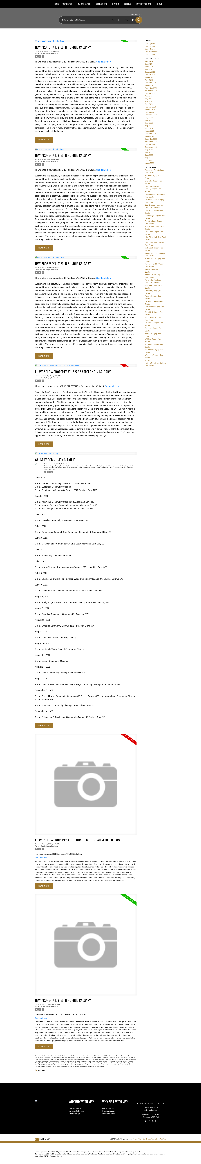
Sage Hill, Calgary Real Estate (102, 1063)
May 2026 (148, 69)
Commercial (101, 4)
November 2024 (151, 91)
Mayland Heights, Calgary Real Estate (77, 1061)
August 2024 (149, 96)
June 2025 (149, 77)
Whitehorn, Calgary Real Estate (54, 1066)
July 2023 (148, 120)
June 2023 (149, 123)
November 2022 (151, 142)
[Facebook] (149, 1121)
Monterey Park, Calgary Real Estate (59, 467)
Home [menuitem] (56, 4)
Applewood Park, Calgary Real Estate (52, 1055)
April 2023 (149, 128)
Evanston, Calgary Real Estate (94, 1057)
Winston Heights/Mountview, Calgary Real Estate (92, 1066)
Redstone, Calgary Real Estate (80, 467)
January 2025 (150, 85)
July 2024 (148, 99)
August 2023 (149, 117)
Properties (66, 4)
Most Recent (149, 61)
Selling (127, 4)
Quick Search (84, 4)
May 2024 (148, 101)
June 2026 (149, 67)
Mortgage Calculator (76, 1111)
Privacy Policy (137, 1139)
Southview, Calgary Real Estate (73, 1064)
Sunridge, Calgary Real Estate (90, 1064)
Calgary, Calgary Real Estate (58, 466)
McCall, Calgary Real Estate (95, 1061)
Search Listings (74, 1114)
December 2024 (151, 88)
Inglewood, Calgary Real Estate (120, 1059)
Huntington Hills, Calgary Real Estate (102, 1059)
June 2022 (149, 155)
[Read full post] (86, 42)
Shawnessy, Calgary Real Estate (119, 1063)
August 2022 (149, 150)
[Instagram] (152, 1121)
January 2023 (150, 136)
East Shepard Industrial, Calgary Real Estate (73, 1057)
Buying (115, 4)
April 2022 (149, 160)
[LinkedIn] (156, 1121)
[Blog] (145, 1121)
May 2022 (148, 158)
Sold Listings (150, 54)
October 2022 (150, 144)
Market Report (143, 4)
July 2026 (148, 64)
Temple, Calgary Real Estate (117, 467)
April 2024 (149, 104)
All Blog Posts (150, 43)
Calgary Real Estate (99, 1055)
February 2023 (150, 134)
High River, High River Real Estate (83, 1059)
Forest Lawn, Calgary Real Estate (78, 466)
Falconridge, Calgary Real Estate (110, 1057)
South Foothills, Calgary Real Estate (55, 1064)
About (159, 4)
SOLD (140, 14)
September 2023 (151, 115)
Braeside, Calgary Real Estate (85, 1055)
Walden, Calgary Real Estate (121, 1064)
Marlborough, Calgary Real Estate (58, 1061)
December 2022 (151, 139)
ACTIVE (133, 14)
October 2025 (150, 75)
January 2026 (150, 72)
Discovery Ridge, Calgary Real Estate (51, 1057)
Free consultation (108, 1114)
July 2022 (148, 152)
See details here (103, 62)
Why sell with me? (109, 1108)
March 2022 (149, 163)
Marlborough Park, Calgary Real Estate (101, 466)
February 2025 (150, 83)
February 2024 (150, 107)
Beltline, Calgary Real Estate (69, 1055)
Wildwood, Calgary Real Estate (71, 1066)
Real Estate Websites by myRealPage (154, 1139)
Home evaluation (108, 1111)
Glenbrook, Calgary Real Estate (65, 1059)
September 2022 (151, 147)
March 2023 (149, 131)
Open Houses (150, 49)
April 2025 (149, 80)
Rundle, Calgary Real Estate (49, 53)
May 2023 (148, 126)
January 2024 (150, 109)
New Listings (150, 46)
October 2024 (150, 93)
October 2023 (150, 112)
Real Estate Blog (151, 52)
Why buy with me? (75, 1108)
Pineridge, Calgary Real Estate (54, 1063)
